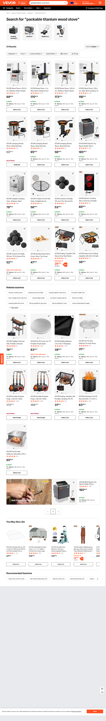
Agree (95, 711)
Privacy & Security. (76, 711)
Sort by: (88, 46)
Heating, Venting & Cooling (18, 13)
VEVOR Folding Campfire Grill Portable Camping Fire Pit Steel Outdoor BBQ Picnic (65, 398)
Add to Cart (17, 109)
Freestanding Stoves (40, 13)
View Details (17, 417)
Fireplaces (30, 13)
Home (8, 13)
